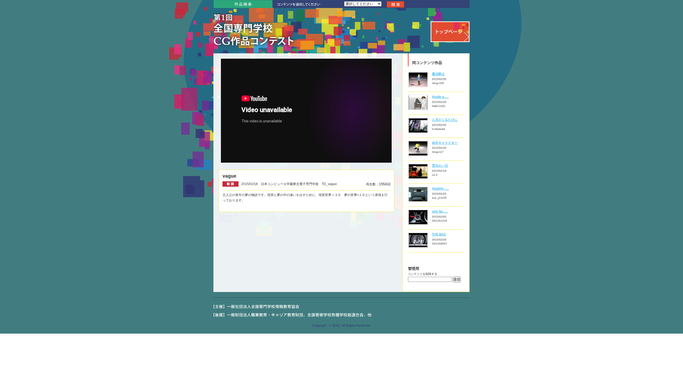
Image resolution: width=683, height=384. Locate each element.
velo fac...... (440, 211)
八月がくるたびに (445, 120)
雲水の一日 (440, 165)
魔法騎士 (438, 74)
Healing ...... (440, 188)
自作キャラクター (445, 143)
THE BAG (439, 234)
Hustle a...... (440, 97)
